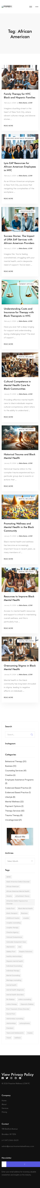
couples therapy (12, 927)
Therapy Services (14, 810)
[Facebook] (3, 1078)
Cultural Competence (14, 937)
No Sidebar (10, 999)
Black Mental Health (25, 908)
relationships (11, 1023)
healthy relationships (14, 956)
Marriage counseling (13, 980)
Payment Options (14, 806)
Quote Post (10, 1014)
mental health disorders (15, 994)
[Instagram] (11, 1078)
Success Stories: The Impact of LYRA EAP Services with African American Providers (19, 239)
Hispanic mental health (14, 961)
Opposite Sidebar (27, 1004)
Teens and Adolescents (15, 1033)
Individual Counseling (14, 966)
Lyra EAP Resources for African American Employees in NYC (20, 167)
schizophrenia (25, 1023)
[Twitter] (7, 1078)
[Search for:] (20, 734)
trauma (29, 1033)
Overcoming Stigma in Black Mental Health (20, 667)
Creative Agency (12, 932)
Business (10, 766)
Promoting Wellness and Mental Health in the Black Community (19, 527)
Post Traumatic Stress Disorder (17, 1009)
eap (19, 947)
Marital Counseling (13, 975)
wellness (18, 1038)
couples (26, 918)
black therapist (11, 913)
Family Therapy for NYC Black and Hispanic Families (19, 95)
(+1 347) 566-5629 (10, 1140)
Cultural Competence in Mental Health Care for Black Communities (17, 385)
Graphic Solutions (25, 951)
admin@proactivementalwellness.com (18, 1146)
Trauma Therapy (13, 815)
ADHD (8, 877)
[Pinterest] (20, 1078)
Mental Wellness (14, 801)
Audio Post (10, 908)
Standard (9, 1028)
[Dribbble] (16, 1078)
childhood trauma (12, 918)
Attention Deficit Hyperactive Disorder (17, 902)
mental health (11, 985)
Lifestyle (10, 797)
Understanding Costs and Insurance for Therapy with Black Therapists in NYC (19, 312)
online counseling (24, 999)
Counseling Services (15, 770)
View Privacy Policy (18, 1074)
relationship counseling (14, 1018)
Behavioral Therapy (15, 761)
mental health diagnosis (15, 990)
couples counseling (13, 923)
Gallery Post (10, 951)
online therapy (11, 1004)
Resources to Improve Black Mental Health (19, 598)
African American (12, 886)
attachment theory (22, 896)
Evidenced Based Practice (18, 788)
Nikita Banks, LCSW (25, 103)
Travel (8, 1038)
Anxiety (9, 896)
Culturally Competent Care (16, 942)
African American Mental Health (17, 891)
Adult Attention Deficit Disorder (18, 882)
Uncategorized (13, 820)
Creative (10, 775)
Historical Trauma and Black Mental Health (19, 456)
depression (10, 947)
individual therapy (12, 970)
